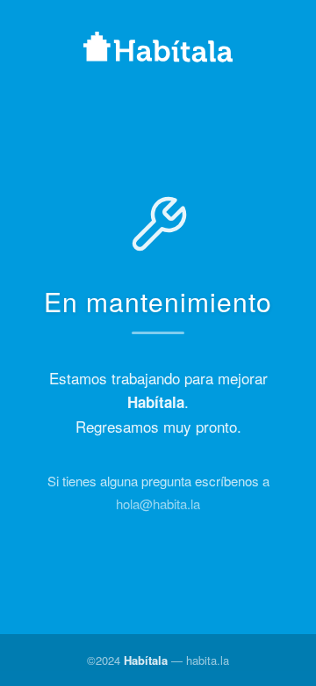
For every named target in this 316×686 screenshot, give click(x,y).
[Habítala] (158, 50)
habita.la (207, 660)
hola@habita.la (158, 503)
